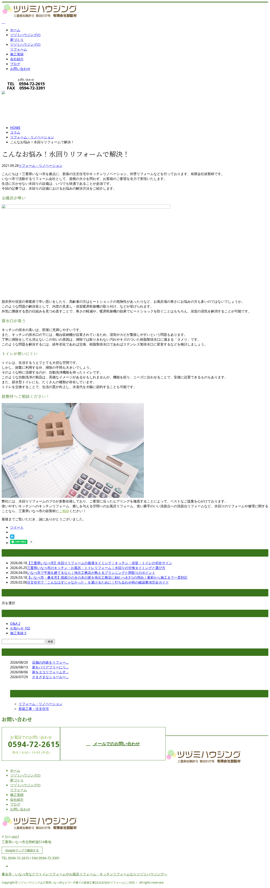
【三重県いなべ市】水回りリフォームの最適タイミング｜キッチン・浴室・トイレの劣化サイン (99, 563)
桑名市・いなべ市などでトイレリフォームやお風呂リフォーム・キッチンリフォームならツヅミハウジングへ (84, 874)
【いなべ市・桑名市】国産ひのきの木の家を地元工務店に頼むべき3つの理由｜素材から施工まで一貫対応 (107, 577)
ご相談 (64, 511)
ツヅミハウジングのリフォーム (25, 47)
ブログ (15, 64)
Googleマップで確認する (22, 850)
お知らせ (20, 628)
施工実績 (17, 54)
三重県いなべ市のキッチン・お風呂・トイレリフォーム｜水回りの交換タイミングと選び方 (96, 567)
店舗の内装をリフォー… (50, 662)
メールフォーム (16, 93)
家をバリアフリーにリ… (50, 667)
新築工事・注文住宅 (34, 708)
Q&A (15, 623)
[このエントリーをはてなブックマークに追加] (12, 537)
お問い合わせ (20, 68)
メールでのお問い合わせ (116, 743)
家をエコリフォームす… (50, 672)
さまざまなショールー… (50, 677)
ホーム (15, 30)
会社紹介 (17, 59)
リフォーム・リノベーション (32, 137)
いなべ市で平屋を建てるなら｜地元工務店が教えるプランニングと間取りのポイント (91, 572)
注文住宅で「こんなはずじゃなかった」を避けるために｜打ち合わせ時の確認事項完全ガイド (98, 582)
